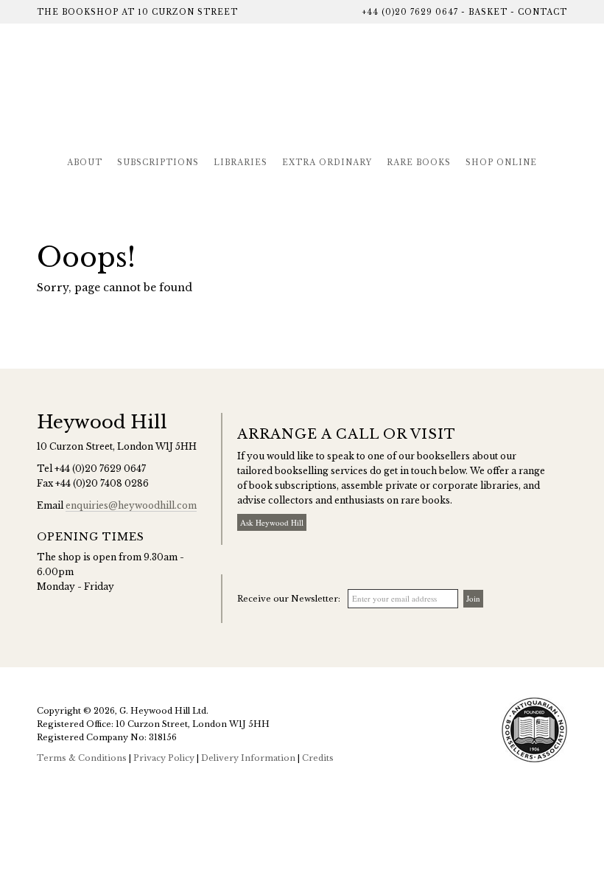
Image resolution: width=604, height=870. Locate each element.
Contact (542, 12)
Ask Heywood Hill (271, 522)
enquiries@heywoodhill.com (131, 505)
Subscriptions (158, 162)
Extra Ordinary (327, 162)
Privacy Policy (163, 758)
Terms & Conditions (82, 758)
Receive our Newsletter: (288, 599)
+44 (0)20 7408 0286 (102, 483)
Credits (318, 758)
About (84, 162)
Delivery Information (248, 758)
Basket (488, 12)
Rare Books (419, 162)
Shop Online (501, 162)
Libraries (240, 162)
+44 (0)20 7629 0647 (410, 12)
